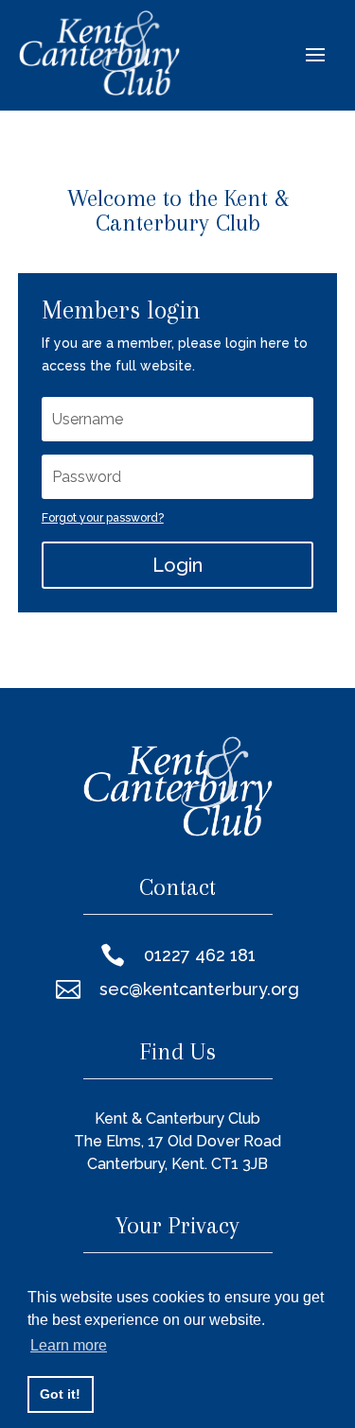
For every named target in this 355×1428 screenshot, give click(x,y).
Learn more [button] (68, 1345)
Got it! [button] (60, 1394)
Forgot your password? (103, 518)
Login (177, 565)
